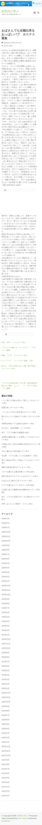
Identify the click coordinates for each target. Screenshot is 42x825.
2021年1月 (6, 796)
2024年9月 (6, 599)
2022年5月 (6, 724)
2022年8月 (6, 711)
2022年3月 (6, 733)
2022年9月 (6, 706)
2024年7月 (6, 608)
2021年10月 (6, 755)
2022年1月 (6, 742)
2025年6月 (6, 559)
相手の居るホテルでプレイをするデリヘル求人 (20, 476)
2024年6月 (6, 612)
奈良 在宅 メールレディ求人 (14, 342)
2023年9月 (6, 653)
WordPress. (6, 821)
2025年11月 (6, 536)
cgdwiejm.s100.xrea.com (13, 42)
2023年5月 (6, 671)
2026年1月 (6, 527)
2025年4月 (6, 568)
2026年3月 (6, 519)
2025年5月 (6, 563)
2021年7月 (6, 769)
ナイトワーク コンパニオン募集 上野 (17, 361)
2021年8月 (6, 764)
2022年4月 (6, 729)
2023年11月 (6, 644)
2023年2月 (6, 684)
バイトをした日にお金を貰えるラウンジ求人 (19, 412)
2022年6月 (6, 720)
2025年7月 (6, 554)
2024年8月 (6, 603)
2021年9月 (6, 760)
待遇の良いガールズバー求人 (13, 408)
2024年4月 (6, 621)
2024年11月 (6, 590)
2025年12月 (6, 532)
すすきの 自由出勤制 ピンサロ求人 (16, 428)
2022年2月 (6, 738)
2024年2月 (6, 630)
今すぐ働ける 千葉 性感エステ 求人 (15, 451)
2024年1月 (6, 635)
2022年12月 (6, 693)
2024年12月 (6, 586)
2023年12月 (6, 639)
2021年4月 (6, 782)
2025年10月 (6, 541)
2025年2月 (6, 577)
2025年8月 (6, 550)
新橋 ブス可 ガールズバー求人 (15, 355)
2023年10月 (6, 648)
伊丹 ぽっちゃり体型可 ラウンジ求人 (17, 504)
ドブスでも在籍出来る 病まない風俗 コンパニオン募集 (11, 385)
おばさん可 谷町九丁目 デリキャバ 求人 (17, 481)
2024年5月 (6, 617)
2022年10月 (6, 702)
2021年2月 (6, 791)
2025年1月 (6, 581)
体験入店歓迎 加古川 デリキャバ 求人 (16, 467)
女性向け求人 (10, 11)
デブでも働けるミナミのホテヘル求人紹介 (18, 485)
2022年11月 (6, 697)
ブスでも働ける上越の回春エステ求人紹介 (18, 472)
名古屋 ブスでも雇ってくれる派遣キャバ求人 (20, 456)
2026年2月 (6, 523)
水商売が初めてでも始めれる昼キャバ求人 (18, 424)
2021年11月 (6, 751)
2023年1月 (6, 688)
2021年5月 (6, 778)
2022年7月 (6, 715)
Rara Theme (22, 818)
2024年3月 (6, 626)
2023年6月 (6, 666)
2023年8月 (6, 657)
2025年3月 (6, 572)
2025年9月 (6, 545)
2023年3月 (6, 679)
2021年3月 (6, 787)
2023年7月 (6, 662)
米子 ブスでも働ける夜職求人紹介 (15, 433)
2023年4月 (6, 675)
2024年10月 (6, 595)
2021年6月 (6, 773)
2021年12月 (6, 746)
